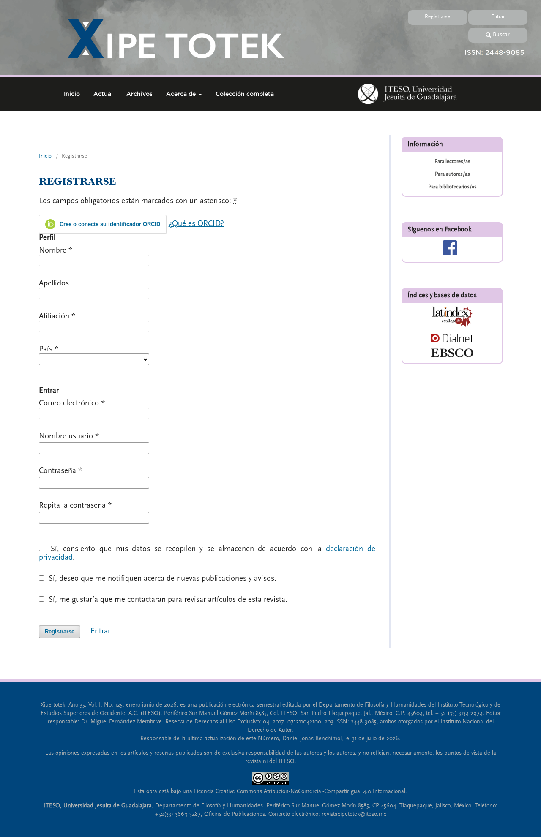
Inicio (72, 93)
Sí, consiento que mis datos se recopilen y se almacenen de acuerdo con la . (207, 553)
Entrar (498, 16)
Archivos (139, 93)
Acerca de (181, 93)
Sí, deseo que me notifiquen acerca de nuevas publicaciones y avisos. (161, 578)
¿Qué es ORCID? (196, 223)
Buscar (501, 34)
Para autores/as (452, 174)
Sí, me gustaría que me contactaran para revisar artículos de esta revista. (166, 599)
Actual (103, 93)
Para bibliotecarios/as (452, 187)
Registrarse (437, 16)
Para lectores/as (452, 161)
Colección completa (245, 93)
